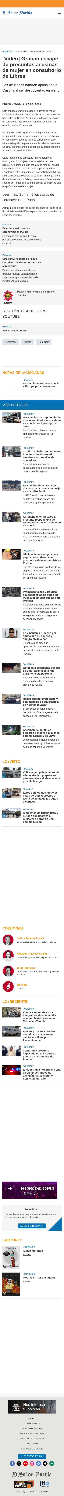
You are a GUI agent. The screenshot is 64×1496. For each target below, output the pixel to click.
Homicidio (43, 342)
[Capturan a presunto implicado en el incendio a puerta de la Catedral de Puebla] (11, 1053)
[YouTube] (25, 1463)
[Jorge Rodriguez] (8, 971)
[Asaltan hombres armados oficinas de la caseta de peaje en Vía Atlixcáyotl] (11, 494)
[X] (19, 1463)
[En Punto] (8, 986)
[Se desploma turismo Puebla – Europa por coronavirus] (11, 383)
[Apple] (45, 1463)
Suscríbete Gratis (31, 1226)
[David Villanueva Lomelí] (8, 940)
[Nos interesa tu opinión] (32, 1407)
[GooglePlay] (51, 1463)
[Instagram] (32, 1463)
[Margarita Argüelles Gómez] (8, 955)
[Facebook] (12, 1463)
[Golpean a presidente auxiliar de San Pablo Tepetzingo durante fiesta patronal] (11, 676)
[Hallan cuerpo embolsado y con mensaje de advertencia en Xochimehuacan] (11, 707)
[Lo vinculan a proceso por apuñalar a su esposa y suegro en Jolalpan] (11, 643)
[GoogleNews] (38, 1463)
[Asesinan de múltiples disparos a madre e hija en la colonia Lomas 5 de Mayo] (11, 738)
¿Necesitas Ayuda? (32, 1456)
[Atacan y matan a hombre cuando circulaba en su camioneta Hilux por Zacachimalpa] (11, 1034)
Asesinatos (11, 342)
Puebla (27, 342)
